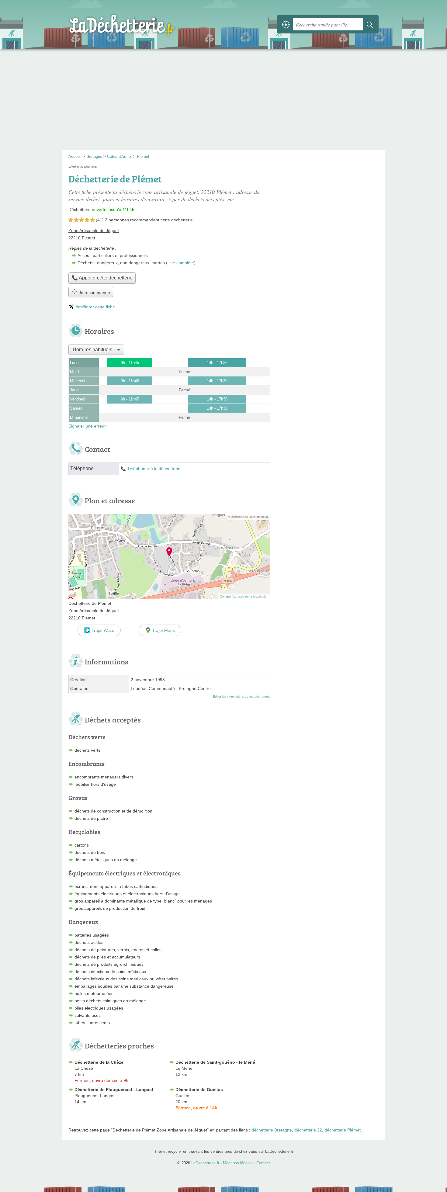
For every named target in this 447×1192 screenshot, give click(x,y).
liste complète (181, 262)
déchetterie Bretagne (271, 1130)
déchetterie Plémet (342, 1130)
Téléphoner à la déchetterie (153, 468)
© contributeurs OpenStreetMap (248, 516)
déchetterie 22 (308, 1130)
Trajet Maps (163, 630)
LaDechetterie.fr (135, 24)
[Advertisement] (223, 101)
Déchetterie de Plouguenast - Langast (113, 1089)
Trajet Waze (103, 630)
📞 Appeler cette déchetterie (102, 277)
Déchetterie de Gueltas (199, 1089)
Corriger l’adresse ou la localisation (244, 596)
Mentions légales (238, 1163)
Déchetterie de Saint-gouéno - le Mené (215, 1062)
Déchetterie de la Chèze (98, 1062)
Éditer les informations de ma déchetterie (241, 696)
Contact (263, 1163)
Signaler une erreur (87, 426)
